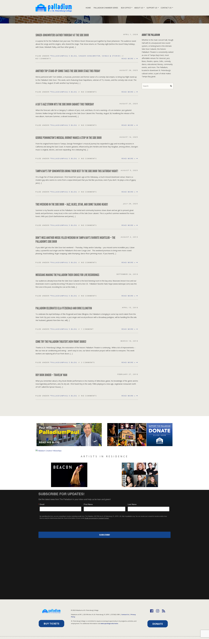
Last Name (132, 504)
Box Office (126, 8)
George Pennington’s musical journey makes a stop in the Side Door (69, 138)
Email (42, 504)
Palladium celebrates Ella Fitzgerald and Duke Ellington (64, 308)
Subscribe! (104, 534)
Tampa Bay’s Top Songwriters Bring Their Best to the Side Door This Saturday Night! (77, 171)
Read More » (129, 59)
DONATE (157, 623)
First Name (88, 504)
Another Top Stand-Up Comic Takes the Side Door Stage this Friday (68, 71)
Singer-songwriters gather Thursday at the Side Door (62, 35)
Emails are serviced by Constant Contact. (97, 518)
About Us (138, 8)
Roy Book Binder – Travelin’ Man (51, 375)
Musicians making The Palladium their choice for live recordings (67, 275)
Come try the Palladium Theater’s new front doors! (61, 342)
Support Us (152, 8)
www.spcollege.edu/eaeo (109, 623)
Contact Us (166, 8)
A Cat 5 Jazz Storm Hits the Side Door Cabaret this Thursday (65, 104)
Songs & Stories (111, 56)
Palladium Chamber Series (106, 8)
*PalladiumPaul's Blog (63, 56)
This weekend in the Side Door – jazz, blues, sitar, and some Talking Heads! (72, 204)
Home (88, 8)
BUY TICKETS (51, 623)
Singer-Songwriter (89, 56)
